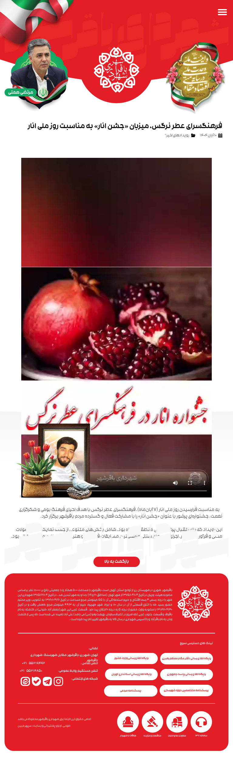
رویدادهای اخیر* (177, 135)
